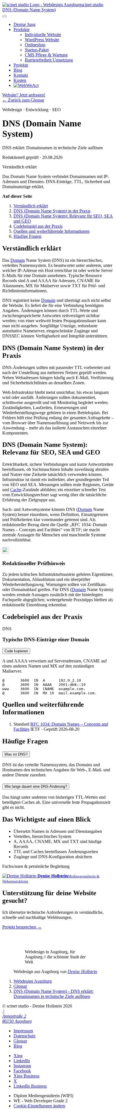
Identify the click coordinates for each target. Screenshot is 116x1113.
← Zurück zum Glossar (23, 100)
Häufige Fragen (27, 236)
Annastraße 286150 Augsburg (17, 1019)
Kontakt (21, 75)
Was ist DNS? (16, 754)
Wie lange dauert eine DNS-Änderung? (36, 786)
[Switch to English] (2, 1011)
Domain (17, 260)
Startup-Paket (37, 49)
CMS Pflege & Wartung (46, 54)
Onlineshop (35, 44)
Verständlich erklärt (31, 205)
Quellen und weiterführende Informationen (52, 231)
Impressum (23, 1030)
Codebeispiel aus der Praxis (38, 226)
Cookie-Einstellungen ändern (39, 1105)
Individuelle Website (43, 34)
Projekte (21, 65)
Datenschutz (24, 1035)
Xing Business (26, 1076)
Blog (18, 70)
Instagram (22, 1065)
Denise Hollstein (82, 971)
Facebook (22, 1070)
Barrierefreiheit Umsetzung (49, 60)
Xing (18, 1055)
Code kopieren (16, 651)
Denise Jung (24, 24)
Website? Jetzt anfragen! (23, 95)
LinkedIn (22, 1060)
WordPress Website (42, 39)
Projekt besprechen (22, 927)
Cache (15, 489)
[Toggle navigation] (4, 16)
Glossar (20, 1041)
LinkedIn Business (30, 1086)
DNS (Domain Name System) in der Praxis (52, 210)
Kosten (20, 80)
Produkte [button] (22, 29)
